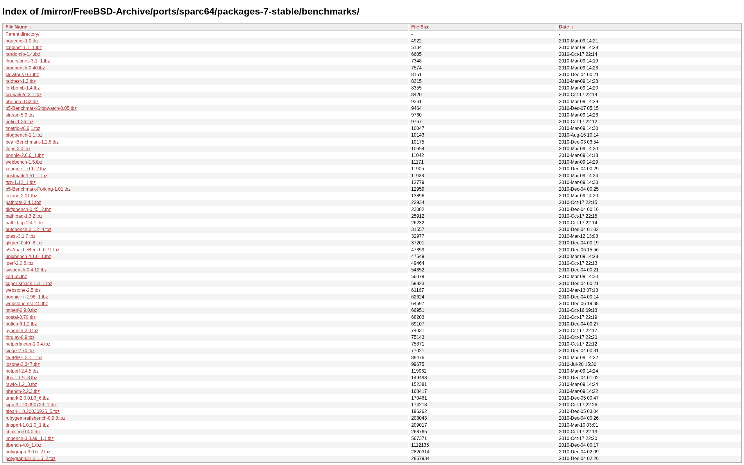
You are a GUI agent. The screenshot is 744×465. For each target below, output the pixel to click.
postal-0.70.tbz (21, 317)
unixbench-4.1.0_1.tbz (28, 256)
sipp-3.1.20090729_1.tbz (31, 404)
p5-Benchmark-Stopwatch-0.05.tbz (41, 108)
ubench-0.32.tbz (22, 101)
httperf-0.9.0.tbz (21, 310)
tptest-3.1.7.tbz (20, 236)
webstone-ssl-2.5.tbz (27, 303)
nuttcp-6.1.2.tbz (21, 323)
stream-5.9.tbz (20, 114)
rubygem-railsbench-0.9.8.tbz (35, 418)
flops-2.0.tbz (18, 148)
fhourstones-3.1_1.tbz (28, 60)
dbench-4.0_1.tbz (23, 445)
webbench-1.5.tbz (24, 162)
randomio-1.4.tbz (23, 54)
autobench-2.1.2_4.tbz (28, 229)
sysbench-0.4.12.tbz (26, 269)
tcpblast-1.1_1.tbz (24, 47)
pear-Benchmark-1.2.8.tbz (32, 142)
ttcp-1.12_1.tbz (21, 182)
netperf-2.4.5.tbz (22, 371)
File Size (420, 26)
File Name (16, 26)
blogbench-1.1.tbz (24, 135)
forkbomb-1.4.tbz (23, 87)
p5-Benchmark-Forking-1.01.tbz (38, 189)
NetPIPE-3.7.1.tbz (24, 357)
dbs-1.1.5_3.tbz (21, 377)
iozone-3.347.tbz (23, 364)
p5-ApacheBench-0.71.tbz (32, 249)
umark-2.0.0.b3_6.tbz (27, 398)
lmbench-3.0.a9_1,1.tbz (30, 438)
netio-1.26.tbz (19, 121)
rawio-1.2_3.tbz (21, 384)
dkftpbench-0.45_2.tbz (28, 209)
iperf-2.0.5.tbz (19, 263)
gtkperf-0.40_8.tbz (24, 242)
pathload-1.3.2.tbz (24, 216)
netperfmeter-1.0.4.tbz (28, 343)
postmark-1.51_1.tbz (26, 175)
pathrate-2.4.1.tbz (23, 202)
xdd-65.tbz (16, 276)
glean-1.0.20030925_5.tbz (33, 411)
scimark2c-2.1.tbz (24, 94)
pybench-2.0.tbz (22, 330)
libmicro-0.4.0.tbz (23, 431)
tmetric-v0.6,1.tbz (23, 128)
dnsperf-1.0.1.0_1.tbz (27, 425)
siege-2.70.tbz (20, 350)
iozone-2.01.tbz (21, 195)
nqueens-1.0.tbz (22, 40)
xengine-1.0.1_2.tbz (26, 168)
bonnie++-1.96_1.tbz (27, 296)
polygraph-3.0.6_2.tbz (28, 451)
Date (564, 26)
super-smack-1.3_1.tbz (29, 283)
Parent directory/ (22, 34)
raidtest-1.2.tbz (21, 81)
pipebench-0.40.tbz (25, 67)
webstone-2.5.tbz (23, 290)
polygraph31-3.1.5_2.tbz (31, 458)
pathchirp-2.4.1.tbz (25, 222)
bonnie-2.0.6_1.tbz (25, 155)
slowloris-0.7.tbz (22, 74)
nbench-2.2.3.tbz (23, 391)
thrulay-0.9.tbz (20, 337)
